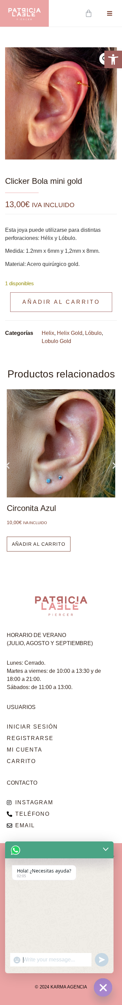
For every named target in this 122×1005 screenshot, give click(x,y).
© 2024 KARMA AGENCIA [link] (61, 986)
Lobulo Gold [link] (56, 341)
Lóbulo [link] (93, 333)
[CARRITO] (89, 13)
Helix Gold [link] (69, 333)
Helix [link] (48, 333)
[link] (113, 59)
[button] (7, 465)
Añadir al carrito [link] (38, 544)
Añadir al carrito (61, 302)
